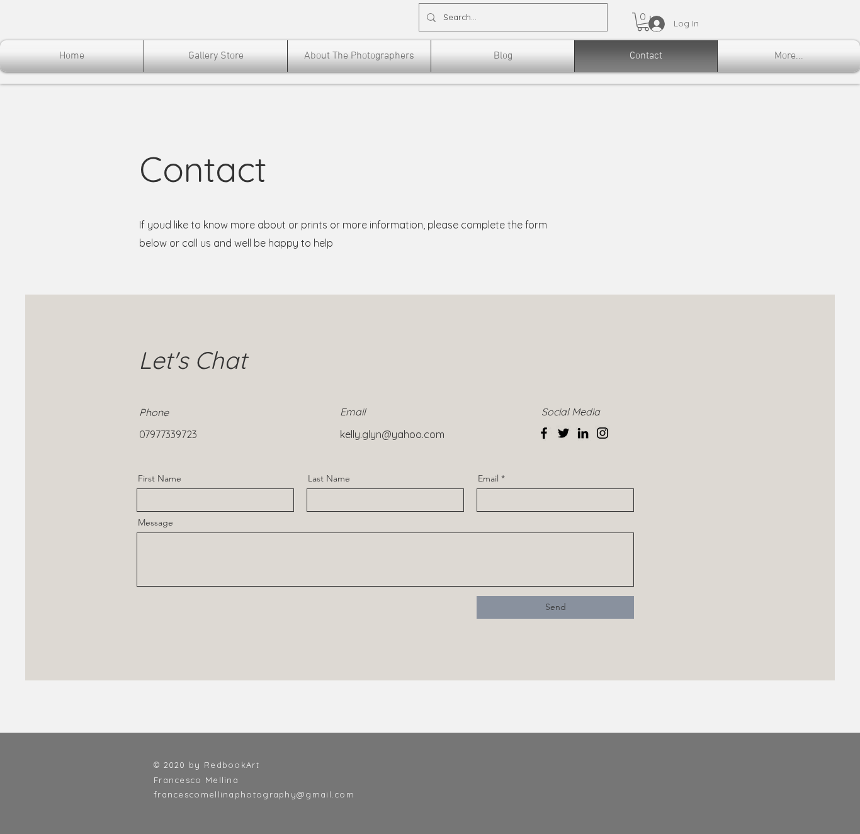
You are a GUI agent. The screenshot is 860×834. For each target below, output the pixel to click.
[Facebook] (544, 433)
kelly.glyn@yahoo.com (392, 434)
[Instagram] (602, 433)
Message (155, 522)
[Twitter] (563, 433)
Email (488, 478)
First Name (159, 478)
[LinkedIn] (583, 433)
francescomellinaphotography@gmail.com (254, 794)
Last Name (329, 478)
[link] (643, 22)
